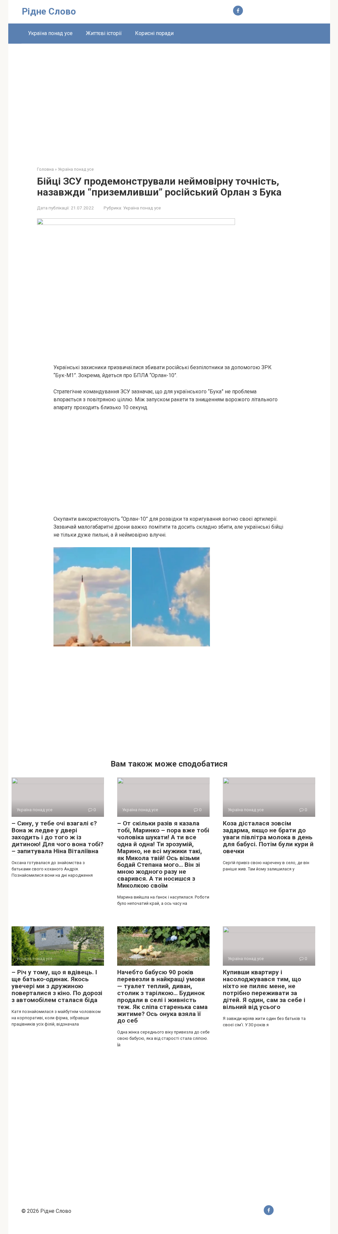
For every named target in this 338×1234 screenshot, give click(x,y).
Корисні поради (154, 33)
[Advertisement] (169, 100)
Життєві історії (104, 33)
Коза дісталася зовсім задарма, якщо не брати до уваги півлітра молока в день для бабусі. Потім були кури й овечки (268, 837)
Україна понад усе (50, 33)
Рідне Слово (49, 11)
